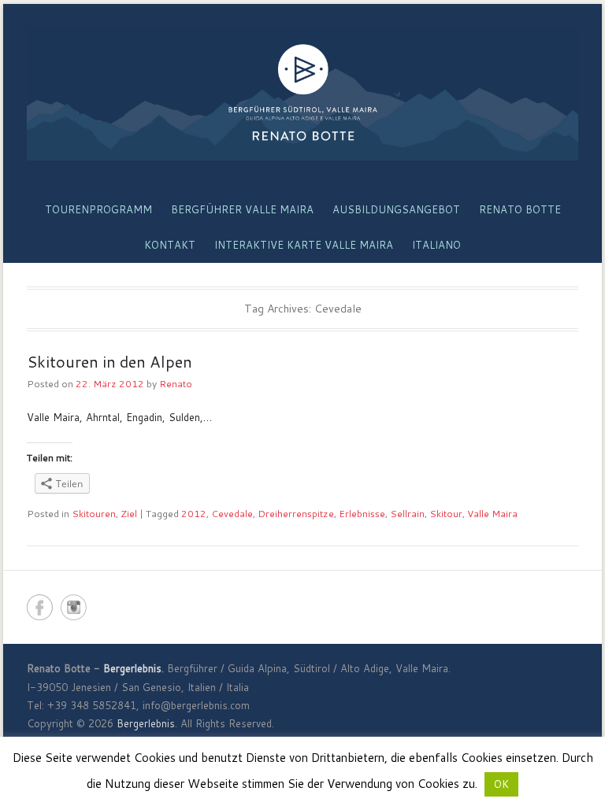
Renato (175, 383)
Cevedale (232, 513)
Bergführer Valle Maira (242, 209)
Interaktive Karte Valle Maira (303, 245)
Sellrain (407, 513)
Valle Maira (492, 513)
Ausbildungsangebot (396, 209)
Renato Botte (520, 209)
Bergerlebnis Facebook (40, 607)
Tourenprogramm (98, 209)
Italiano (436, 245)
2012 (193, 513)
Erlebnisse (362, 513)
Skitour (445, 513)
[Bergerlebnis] (302, 94)
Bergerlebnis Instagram (74, 607)
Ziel (129, 513)
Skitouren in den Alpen (109, 361)
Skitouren (94, 513)
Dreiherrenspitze (296, 513)
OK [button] (501, 784)
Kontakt (169, 245)
